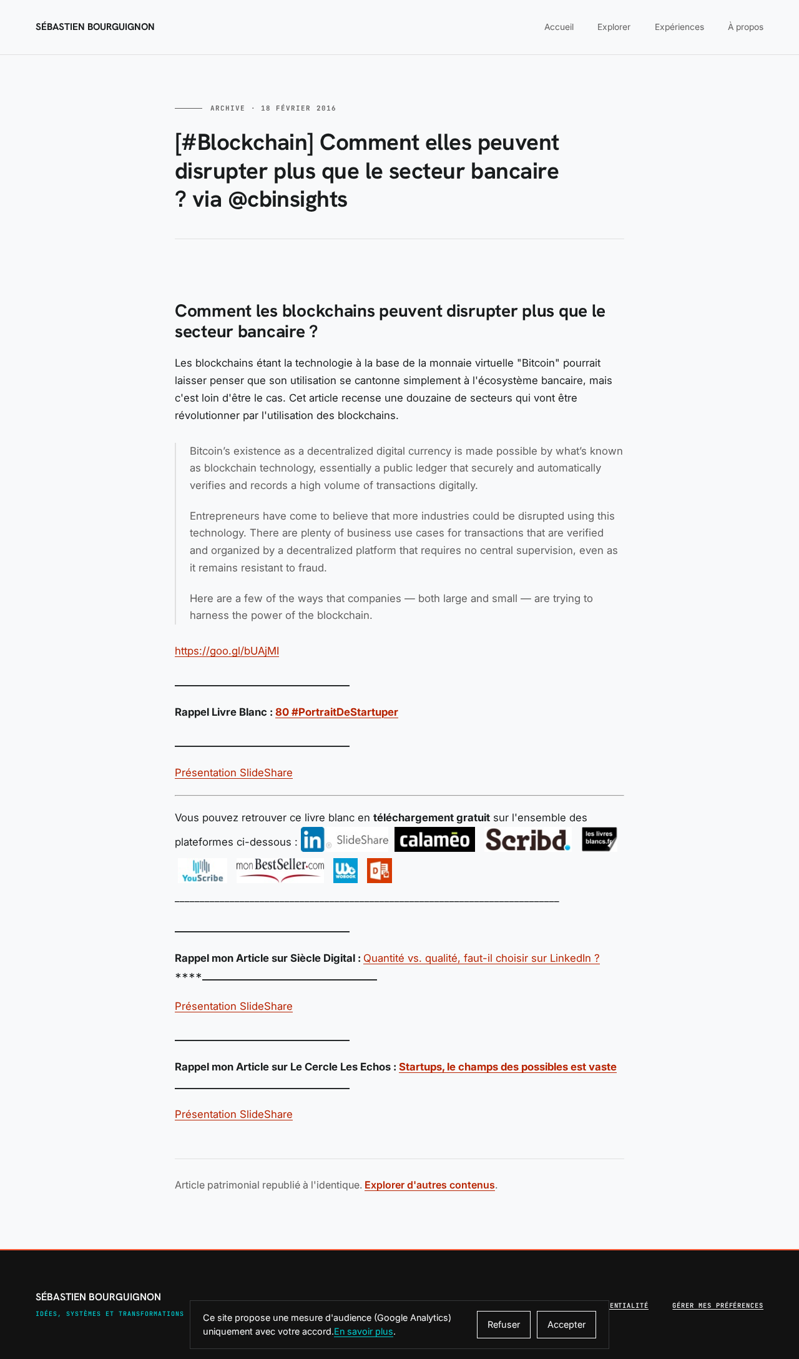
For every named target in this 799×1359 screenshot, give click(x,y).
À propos (745, 27)
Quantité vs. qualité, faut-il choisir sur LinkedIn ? (481, 958)
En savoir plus (363, 1331)
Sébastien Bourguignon (95, 27)
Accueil (559, 27)
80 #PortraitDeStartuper (336, 712)
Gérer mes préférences (717, 1305)
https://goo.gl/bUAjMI (227, 651)
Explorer (613, 27)
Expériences (679, 27)
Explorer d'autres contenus (430, 1185)
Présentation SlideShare (234, 772)
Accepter (566, 1324)
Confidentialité (616, 1305)
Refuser (504, 1324)
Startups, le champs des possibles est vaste (508, 1066)
